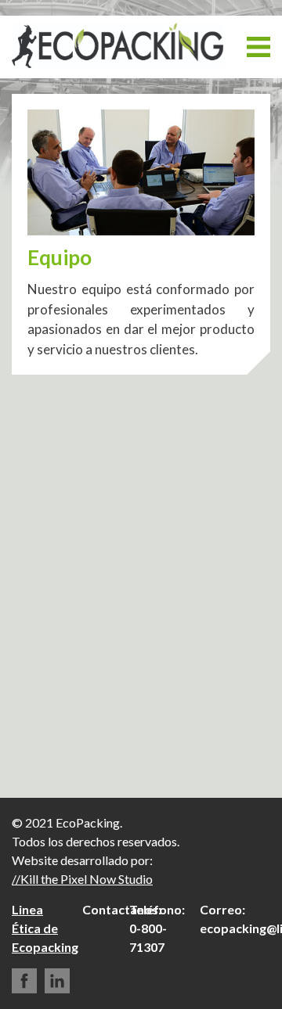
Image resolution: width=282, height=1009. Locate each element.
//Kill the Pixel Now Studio (82, 878)
